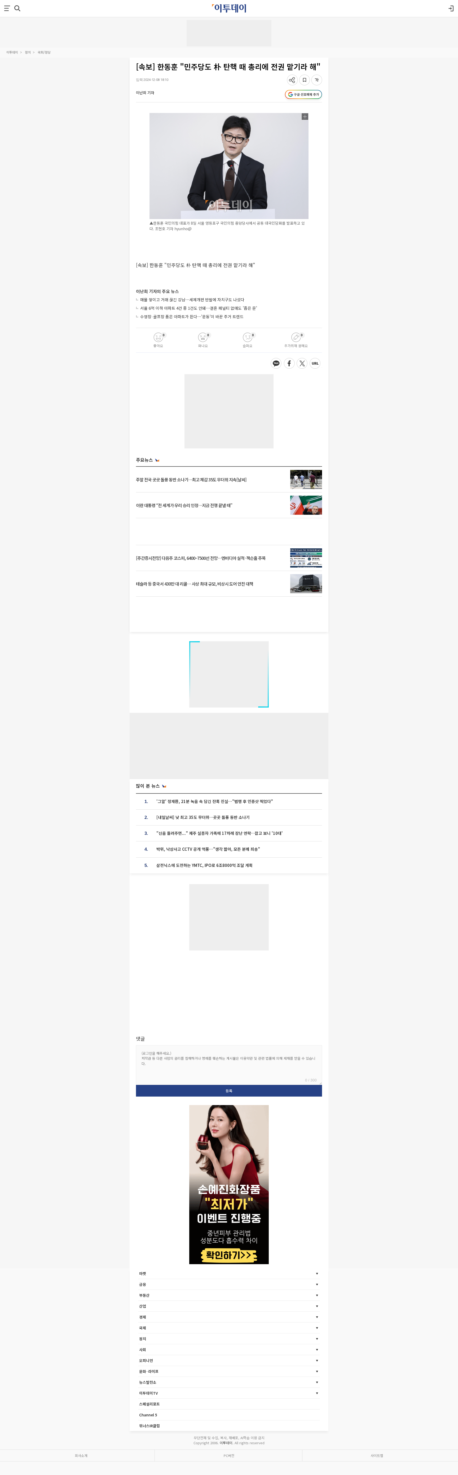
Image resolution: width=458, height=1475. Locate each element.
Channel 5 (148, 1414)
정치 (28, 52)
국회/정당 (44, 52)
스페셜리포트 (149, 1404)
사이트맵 (377, 1455)
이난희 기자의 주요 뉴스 (157, 291)
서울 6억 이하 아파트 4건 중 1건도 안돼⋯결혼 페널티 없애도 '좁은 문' (198, 308)
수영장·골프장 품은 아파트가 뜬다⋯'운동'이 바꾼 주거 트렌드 (192, 316)
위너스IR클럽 (149, 1425)
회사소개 (81, 1455)
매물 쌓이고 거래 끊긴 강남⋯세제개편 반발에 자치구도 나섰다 (192, 299)
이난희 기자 (145, 92)
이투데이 (12, 52)
